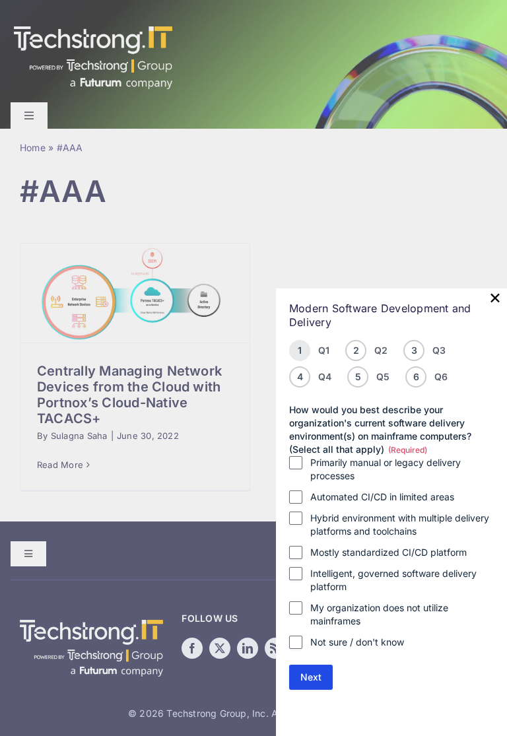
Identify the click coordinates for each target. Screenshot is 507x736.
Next (310, 677)
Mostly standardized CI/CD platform (388, 552)
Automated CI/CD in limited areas (382, 496)
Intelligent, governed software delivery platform (393, 580)
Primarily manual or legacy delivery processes (385, 469)
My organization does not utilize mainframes (379, 614)
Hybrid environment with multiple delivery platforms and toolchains (399, 524)
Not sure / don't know (357, 642)
